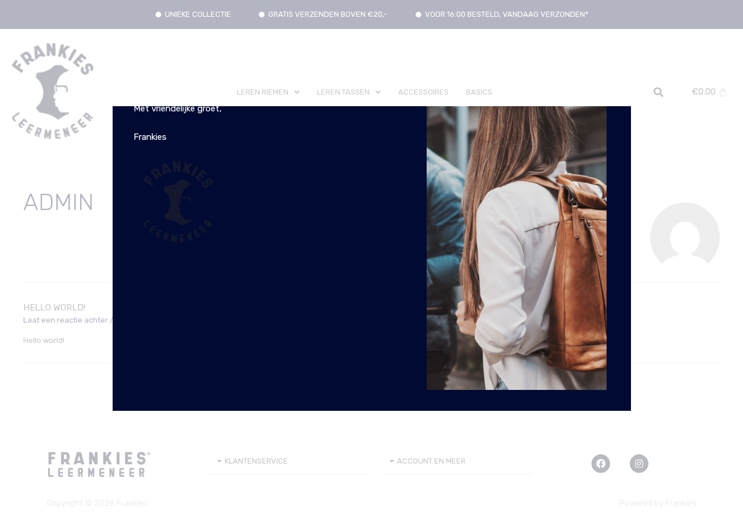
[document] (371, 258)
